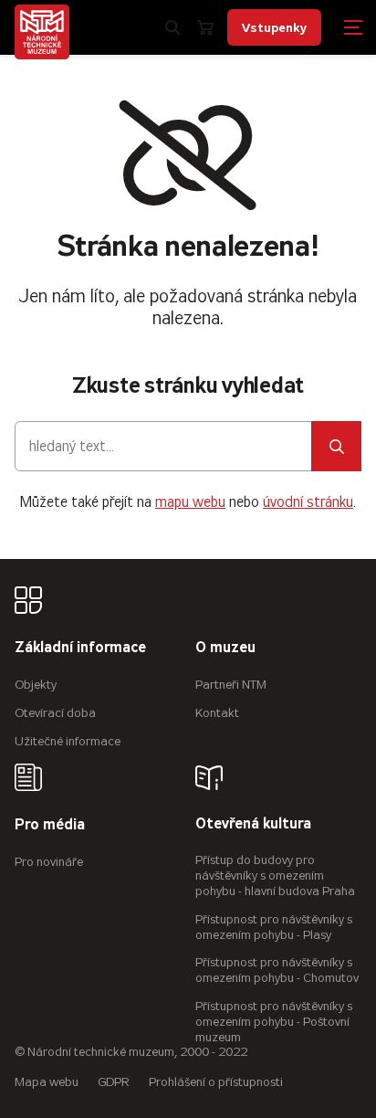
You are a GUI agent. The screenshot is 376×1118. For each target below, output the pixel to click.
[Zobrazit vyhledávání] (172, 27)
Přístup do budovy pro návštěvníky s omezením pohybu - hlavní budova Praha (275, 875)
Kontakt (217, 713)
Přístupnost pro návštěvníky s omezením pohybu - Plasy (273, 927)
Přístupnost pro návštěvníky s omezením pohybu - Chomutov (277, 970)
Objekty (36, 684)
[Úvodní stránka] (42, 32)
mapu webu (190, 502)
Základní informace (80, 648)
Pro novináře (49, 862)
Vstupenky (274, 27)
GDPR (114, 1082)
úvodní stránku (308, 502)
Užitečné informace (67, 741)
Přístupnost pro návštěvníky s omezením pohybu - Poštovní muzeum (273, 1021)
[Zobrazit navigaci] (353, 27)
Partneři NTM (230, 684)
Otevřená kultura (253, 824)
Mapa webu (46, 1082)
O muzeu (225, 648)
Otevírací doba (55, 713)
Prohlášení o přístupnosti (216, 1082)
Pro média (50, 825)
